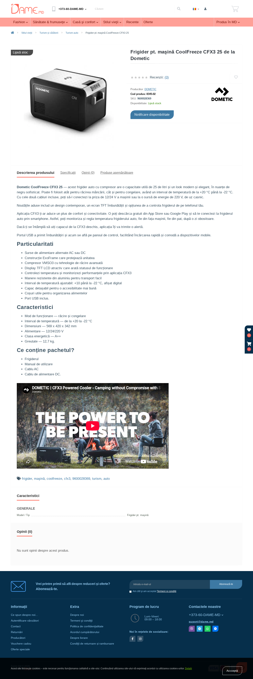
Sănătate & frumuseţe (49, 22)
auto (106, 479)
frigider (27, 479)
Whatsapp (208, 629)
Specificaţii (68, 172)
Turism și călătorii (49, 32)
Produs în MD (226, 22)
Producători (18, 637)
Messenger (215, 629)
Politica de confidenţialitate (86, 626)
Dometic (150, 89)
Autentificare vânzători (25, 620)
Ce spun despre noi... (24, 614)
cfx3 (67, 479)
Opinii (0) (88, 172)
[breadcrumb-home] (12, 33)
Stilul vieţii (110, 22)
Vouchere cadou (21, 643)
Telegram (200, 629)
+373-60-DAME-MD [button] (204, 615)
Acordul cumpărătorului (84, 632)
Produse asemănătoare (116, 172)
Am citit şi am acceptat (154, 591)
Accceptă (232, 670)
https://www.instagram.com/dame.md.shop (140, 639)
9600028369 (81, 479)
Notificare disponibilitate (152, 114)
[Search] (179, 9)
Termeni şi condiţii (166, 591)
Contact (16, 626)
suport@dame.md (201, 621)
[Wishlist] (236, 77)
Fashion (19, 22)
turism (96, 479)
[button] (249, 346)
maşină (39, 479)
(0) (167, 77)
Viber (192, 629)
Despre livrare (79, 637)
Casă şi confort (84, 22)
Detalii (188, 668)
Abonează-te (226, 584)
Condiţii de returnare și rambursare (92, 643)
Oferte (148, 22)
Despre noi (77, 614)
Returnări (17, 632)
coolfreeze (54, 479)
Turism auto (72, 32)
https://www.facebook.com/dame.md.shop (132, 639)
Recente (132, 22)
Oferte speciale (20, 649)
